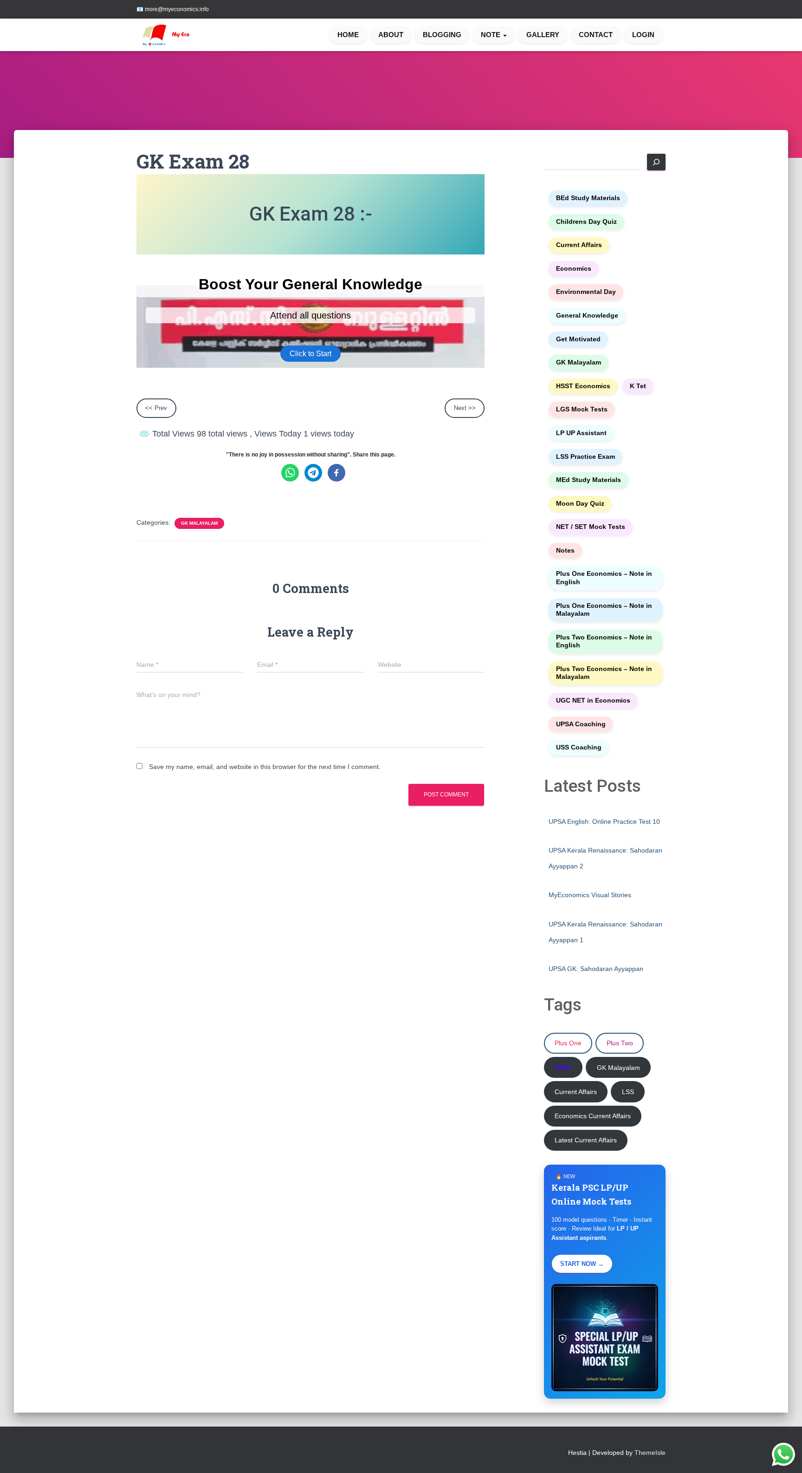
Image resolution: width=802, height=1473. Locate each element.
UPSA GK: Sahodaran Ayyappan (596, 968)
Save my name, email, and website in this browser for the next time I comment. (265, 766)
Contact (596, 35)
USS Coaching (579, 747)
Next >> (465, 407)
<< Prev (156, 407)
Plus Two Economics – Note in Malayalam (604, 673)
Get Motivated (578, 339)
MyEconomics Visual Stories (590, 895)
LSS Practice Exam (585, 456)
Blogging (442, 35)
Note (491, 35)
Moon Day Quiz (580, 503)
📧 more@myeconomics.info (172, 9)
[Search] (656, 162)
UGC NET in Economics (593, 700)
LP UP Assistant (581, 433)
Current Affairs (579, 244)
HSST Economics (583, 386)
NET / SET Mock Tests (590, 526)
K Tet (638, 386)
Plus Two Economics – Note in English (604, 641)
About (390, 35)
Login (643, 35)
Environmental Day (586, 291)
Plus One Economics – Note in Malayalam (604, 610)
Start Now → (582, 1263)
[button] (504, 35)
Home (348, 35)
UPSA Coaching (581, 724)
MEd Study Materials (588, 479)
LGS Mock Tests (582, 409)
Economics (573, 268)
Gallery (542, 35)
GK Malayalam (199, 523)
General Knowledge (587, 315)
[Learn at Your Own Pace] (174, 34)
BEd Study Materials (588, 198)
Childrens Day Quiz (586, 221)
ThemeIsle (650, 1452)
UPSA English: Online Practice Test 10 (604, 821)
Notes (565, 550)
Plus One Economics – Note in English (604, 578)
